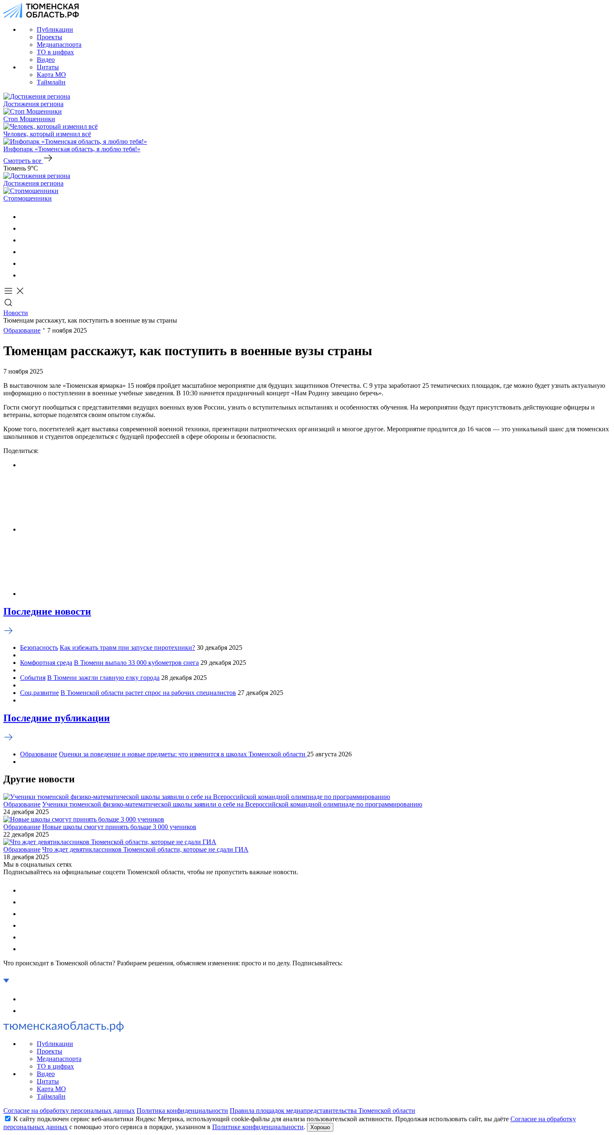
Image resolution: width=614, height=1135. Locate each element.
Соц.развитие (39, 692)
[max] (25, 251)
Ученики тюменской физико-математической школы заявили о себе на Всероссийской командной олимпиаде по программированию (232, 804)
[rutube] (25, 263)
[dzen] (25, 275)
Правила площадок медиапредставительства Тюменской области (322, 1110)
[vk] (25, 216)
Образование (22, 330)
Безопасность (39, 647)
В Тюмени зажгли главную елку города (103, 677)
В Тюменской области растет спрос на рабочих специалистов (148, 692)
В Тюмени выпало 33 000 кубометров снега (136, 662)
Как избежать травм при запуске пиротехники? (127, 647)
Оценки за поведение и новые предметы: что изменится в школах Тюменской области (183, 754)
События (33, 677)
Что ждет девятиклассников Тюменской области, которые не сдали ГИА (145, 849)
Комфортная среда (46, 662)
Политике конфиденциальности (258, 1126)
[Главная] (41, 15)
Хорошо (320, 1127)
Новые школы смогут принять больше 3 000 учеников (119, 826)
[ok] (25, 228)
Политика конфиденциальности (182, 1110)
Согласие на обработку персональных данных (69, 1110)
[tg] (25, 240)
